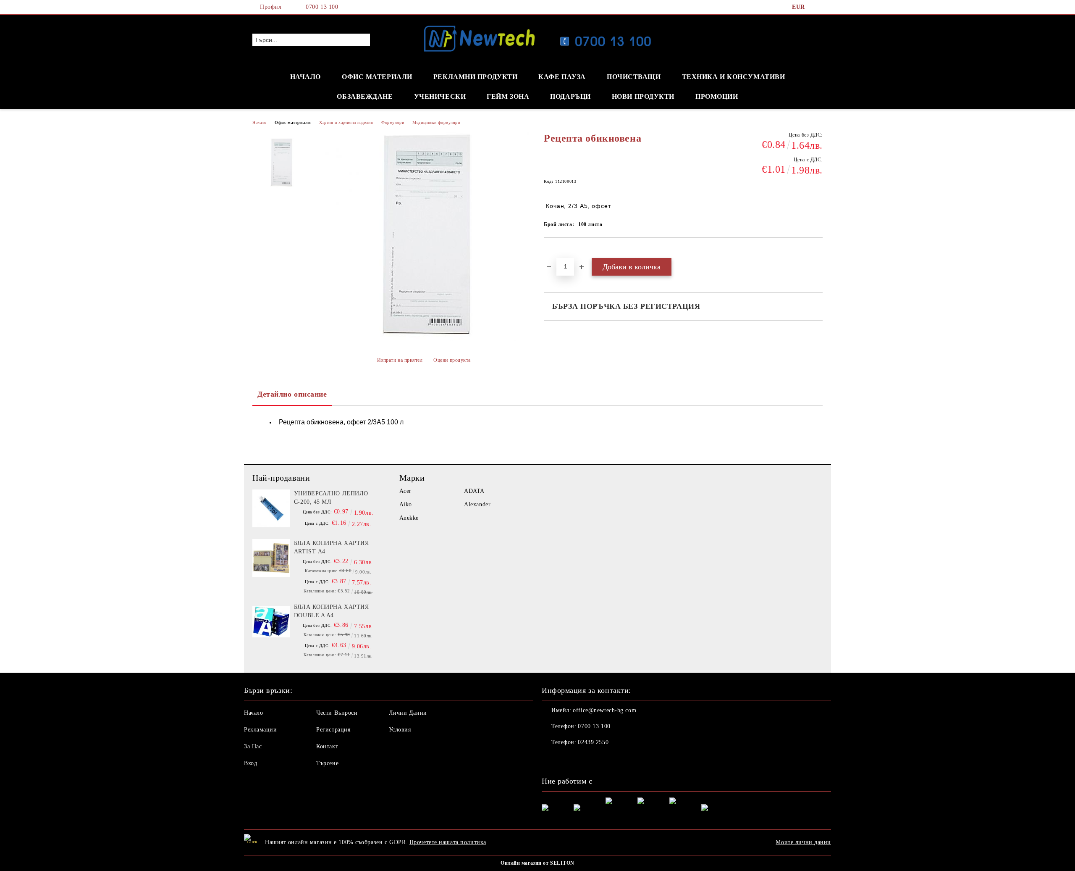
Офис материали (293, 122)
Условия (400, 729)
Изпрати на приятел (400, 360)
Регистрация (333, 729)
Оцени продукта (452, 360)
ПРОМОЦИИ (716, 96)
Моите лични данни (803, 842)
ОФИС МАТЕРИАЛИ (377, 76)
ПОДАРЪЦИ (570, 96)
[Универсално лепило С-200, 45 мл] (271, 508)
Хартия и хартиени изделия (346, 122)
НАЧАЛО (305, 76)
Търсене (327, 763)
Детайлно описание (292, 394)
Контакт (327, 746)
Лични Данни (408, 713)
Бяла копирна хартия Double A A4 (331, 611)
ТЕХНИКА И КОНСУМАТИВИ (733, 76)
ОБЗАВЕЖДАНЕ (365, 96)
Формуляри (392, 122)
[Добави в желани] (560, 252)
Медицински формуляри (436, 122)
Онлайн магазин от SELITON (537, 863)
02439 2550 (593, 742)
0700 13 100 (322, 7)
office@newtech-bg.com (604, 710)
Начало (259, 122)
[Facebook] (818, 7)
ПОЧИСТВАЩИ (634, 76)
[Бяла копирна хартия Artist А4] (271, 558)
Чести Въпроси (336, 713)
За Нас (253, 746)
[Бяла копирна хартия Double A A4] (271, 622)
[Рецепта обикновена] (280, 163)
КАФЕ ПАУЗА (562, 76)
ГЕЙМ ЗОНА (508, 96)
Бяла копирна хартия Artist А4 (331, 547)
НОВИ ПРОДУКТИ (643, 96)
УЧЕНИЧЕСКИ (440, 96)
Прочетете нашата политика (447, 842)
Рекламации (260, 729)
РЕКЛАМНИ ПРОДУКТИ (475, 76)
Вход (250, 763)
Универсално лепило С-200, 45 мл (331, 497)
